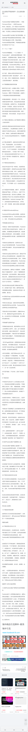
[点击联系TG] (25, 720)
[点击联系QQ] (25, 723)
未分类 (4, 691)
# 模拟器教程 (22, 691)
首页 (2, 7)
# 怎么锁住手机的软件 (18, 651)
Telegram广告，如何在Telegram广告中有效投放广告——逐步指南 (6, 689)
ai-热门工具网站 (19, 710)
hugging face (18, 706)
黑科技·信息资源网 (5, 706)
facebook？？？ (7, 7)
